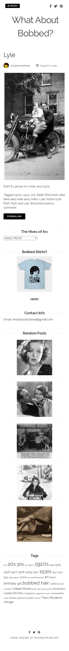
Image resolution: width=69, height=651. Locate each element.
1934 (11, 577)
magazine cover (42, 593)
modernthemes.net (46, 637)
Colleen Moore (21, 588)
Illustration (59, 588)
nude (6, 598)
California (55, 583)
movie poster (57, 593)
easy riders (31, 199)
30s (20, 564)
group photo (46, 589)
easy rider (17, 199)
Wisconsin (37, 203)
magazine (29, 593)
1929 (28, 572)
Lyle (42, 199)
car (62, 583)
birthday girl (13, 583)
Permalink (14, 216)
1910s (31, 565)
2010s (23, 577)
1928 (21, 572)
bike (62, 195)
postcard (21, 598)
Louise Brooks (13, 593)
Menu (14, 6)
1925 (58, 564)
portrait (12, 598)
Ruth (7, 203)
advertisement (37, 577)
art (47, 577)
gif (39, 589)
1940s (16, 577)
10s (5, 565)
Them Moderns (51, 597)
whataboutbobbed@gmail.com (32, 319)
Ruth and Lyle (20, 203)
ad (29, 577)
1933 (6, 577)
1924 (26, 195)
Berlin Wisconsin (47, 195)
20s (33, 195)
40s (26, 565)
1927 (14, 572)
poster (30, 597)
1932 (60, 572)
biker (6, 199)
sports (37, 598)
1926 (7, 572)
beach (53, 577)
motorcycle (53, 199)
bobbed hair (36, 583)
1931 (54, 572)
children (7, 589)
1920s (18, 195)
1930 (36, 572)
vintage (8, 602)
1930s (45, 571)
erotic (34, 589)
